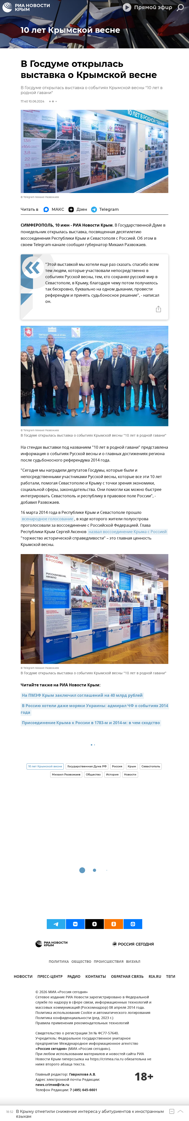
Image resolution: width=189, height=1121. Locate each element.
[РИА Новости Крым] (26, 7)
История (112, 774)
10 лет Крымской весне (45, 766)
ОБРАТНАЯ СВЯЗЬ (127, 977)
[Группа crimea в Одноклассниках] (113, 924)
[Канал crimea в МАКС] (133, 924)
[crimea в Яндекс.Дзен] (94, 924)
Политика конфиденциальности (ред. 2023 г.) (74, 1018)
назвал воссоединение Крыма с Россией (128, 532)
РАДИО (73, 977)
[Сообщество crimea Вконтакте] (75, 924)
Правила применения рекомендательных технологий (82, 1023)
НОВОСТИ (23, 977)
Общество (93, 774)
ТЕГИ (170, 977)
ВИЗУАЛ (133, 962)
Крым (132, 766)
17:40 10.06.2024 (32, 101)
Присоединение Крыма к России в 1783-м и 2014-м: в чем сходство (91, 723)
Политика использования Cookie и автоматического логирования (92, 1013)
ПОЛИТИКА (59, 962)
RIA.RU (155, 977)
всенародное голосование (47, 519)
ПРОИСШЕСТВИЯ (109, 962)
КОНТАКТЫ (95, 977)
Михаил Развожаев (66, 774)
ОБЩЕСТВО (81, 962)
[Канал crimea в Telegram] (56, 924)
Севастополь (151, 766)
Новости (130, 774)
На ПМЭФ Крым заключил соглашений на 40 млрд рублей (82, 696)
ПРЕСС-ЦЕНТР (50, 977)
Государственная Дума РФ (87, 766)
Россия (117, 766)
